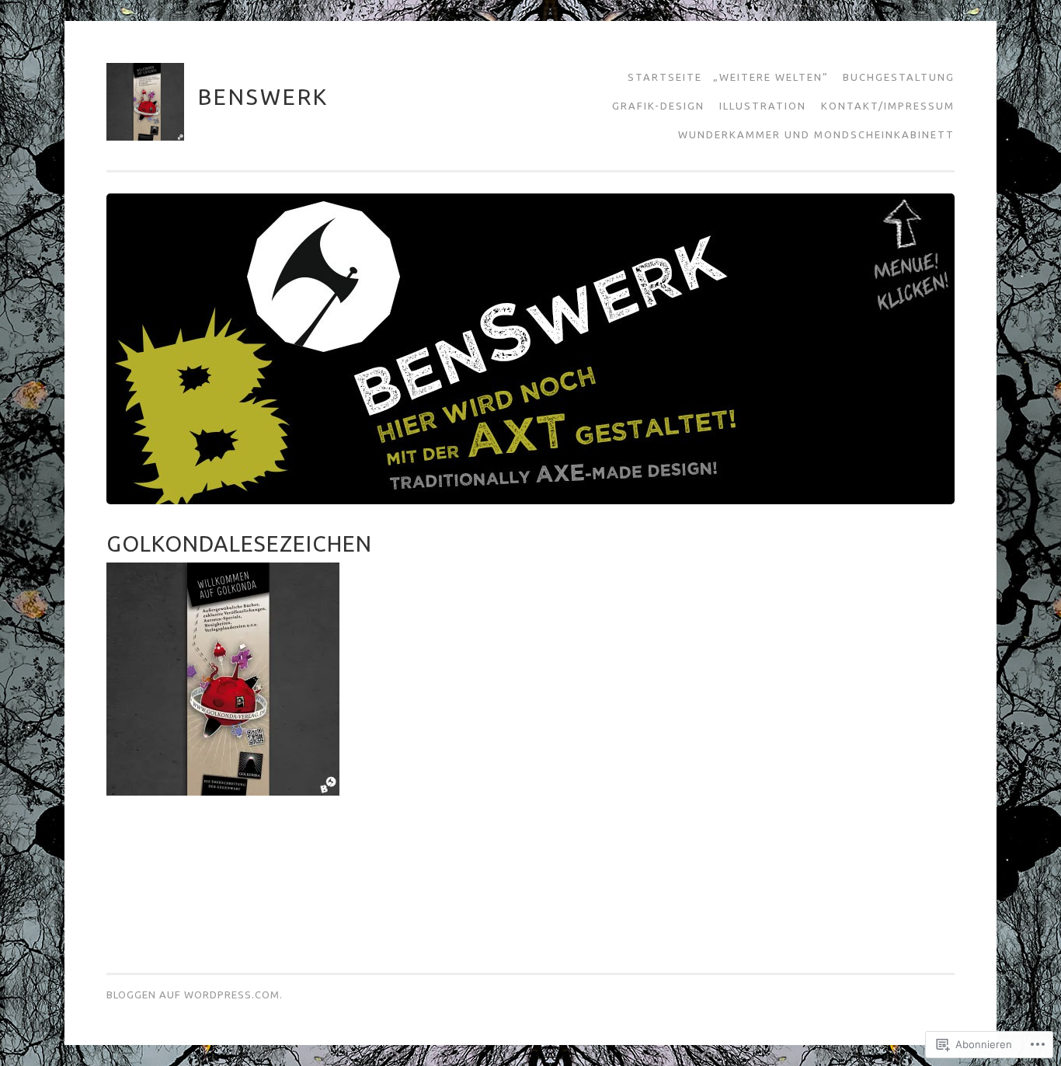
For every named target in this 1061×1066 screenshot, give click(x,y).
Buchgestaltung (899, 76)
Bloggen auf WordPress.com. (194, 994)
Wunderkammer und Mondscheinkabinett (816, 134)
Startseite (665, 76)
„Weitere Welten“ (770, 76)
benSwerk (263, 97)
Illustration (762, 105)
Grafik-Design (658, 105)
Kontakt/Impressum (888, 105)
